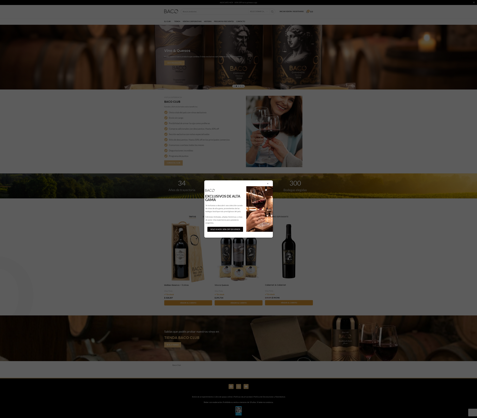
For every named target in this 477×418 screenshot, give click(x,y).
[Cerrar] (267, 183)
